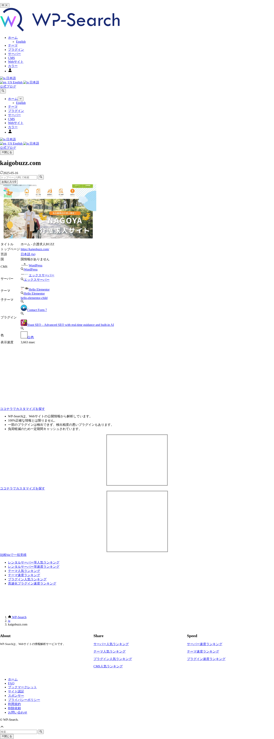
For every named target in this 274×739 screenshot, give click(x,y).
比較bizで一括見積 (13, 555)
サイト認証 (16, 691)
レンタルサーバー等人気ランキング (33, 562)
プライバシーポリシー (24, 699)
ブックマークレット (22, 687)
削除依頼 (14, 708)
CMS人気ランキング (108, 666)
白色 (30, 337)
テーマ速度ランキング (24, 575)
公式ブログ (8, 86)
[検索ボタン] (3, 91)
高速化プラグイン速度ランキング (32, 583)
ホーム (13, 679)
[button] (137, 727)
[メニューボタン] (4, 5)
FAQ (11, 683)
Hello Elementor (39, 289)
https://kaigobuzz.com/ (35, 249)
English (17, 82)
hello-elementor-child (34, 298)
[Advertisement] (67, 373)
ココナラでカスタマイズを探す (22, 409)
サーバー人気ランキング (111, 644)
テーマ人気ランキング (24, 571)
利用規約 (14, 704)
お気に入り (9, 181)
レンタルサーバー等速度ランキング (33, 566)
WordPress (35, 265)
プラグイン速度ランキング (206, 659)
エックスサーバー (41, 275)
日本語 (10, 78)
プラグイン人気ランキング (27, 579)
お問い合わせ (17, 712)
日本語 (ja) (28, 254)
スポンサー (16, 695)
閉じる (8, 152)
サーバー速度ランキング (204, 644)
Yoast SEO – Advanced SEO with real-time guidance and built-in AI (70, 324)
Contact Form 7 (37, 310)
